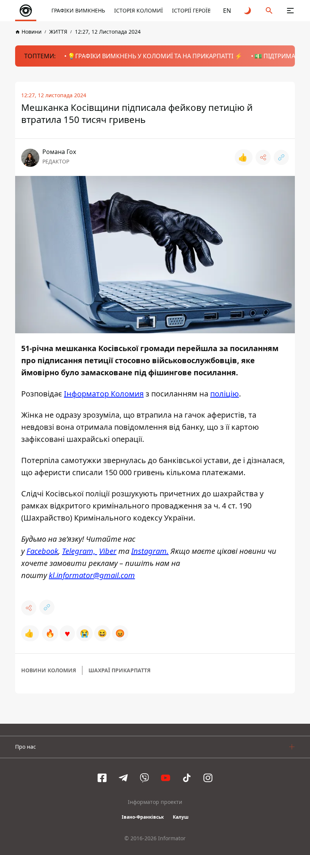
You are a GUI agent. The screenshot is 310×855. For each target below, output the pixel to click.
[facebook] (102, 777)
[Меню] (290, 10)
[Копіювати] (281, 157)
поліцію (224, 394)
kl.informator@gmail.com (92, 575)
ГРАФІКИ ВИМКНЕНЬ (78, 10)
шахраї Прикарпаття (119, 670)
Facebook (42, 551)
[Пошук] (269, 10)
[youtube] (165, 777)
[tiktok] (186, 777)
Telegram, (79, 551)
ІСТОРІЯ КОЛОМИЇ (138, 10)
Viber (107, 551)
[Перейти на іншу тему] (248, 10)
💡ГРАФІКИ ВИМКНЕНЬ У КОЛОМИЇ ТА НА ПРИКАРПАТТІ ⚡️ (155, 56)
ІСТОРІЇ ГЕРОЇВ (191, 10)
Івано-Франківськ (143, 817)
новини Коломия (48, 670)
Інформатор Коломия (104, 394)
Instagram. (150, 551)
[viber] (144, 777)
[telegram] (123, 777)
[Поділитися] (263, 157)
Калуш (181, 817)
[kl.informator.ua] (25, 10)
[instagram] (207, 777)
